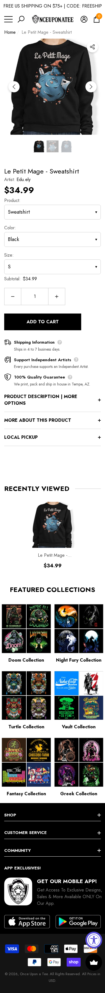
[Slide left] (14, 86)
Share (92, 46)
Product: (12, 200)
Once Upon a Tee (34, 974)
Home (10, 32)
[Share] (92, 46)
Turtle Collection (26, 727)
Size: (9, 255)
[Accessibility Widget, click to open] (93, 940)
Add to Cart (43, 322)
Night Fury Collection (78, 660)
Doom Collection (26, 660)
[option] (52, 86)
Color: (10, 228)
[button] (21, 19)
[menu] (8, 19)
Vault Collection (78, 727)
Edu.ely (24, 179)
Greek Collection (78, 793)
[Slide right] (91, 86)
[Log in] (84, 19)
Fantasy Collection (26, 793)
